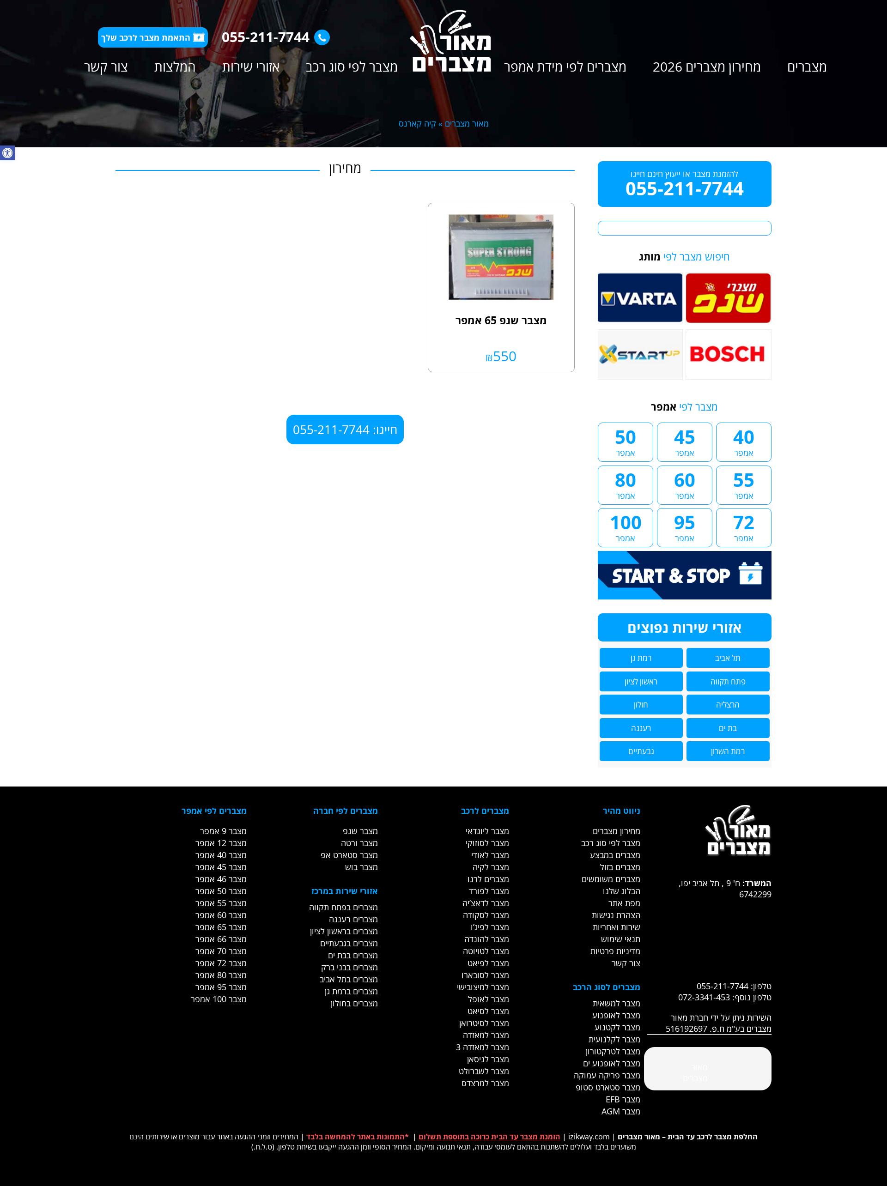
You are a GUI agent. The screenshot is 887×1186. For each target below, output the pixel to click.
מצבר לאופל (488, 998)
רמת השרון (728, 751)
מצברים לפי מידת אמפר (565, 66)
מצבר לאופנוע (616, 1015)
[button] (7, 152)
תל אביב (728, 658)
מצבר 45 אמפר (221, 866)
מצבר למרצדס (485, 1083)
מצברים (807, 66)
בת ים (728, 728)
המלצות (175, 66)
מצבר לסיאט (488, 1011)
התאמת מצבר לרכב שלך (145, 37)
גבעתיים (641, 751)
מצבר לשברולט (484, 1071)
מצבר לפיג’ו (490, 926)
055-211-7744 (266, 36)
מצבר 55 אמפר (221, 902)
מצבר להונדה (486, 938)
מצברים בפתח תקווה (343, 907)
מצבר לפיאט (488, 962)
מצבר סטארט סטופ (608, 1087)
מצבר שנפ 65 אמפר (501, 320)
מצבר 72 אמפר (221, 962)
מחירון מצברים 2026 (707, 66)
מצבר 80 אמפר (221, 974)
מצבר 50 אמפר (221, 890)
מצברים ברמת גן (351, 991)
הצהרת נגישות (616, 914)
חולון (641, 704)
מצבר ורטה (359, 842)
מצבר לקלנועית (614, 1039)
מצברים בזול (620, 866)
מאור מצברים (467, 123)
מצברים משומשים (611, 878)
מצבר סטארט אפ (349, 854)
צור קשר (106, 66)
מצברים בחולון (354, 1003)
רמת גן (641, 658)
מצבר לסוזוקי (487, 842)
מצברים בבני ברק (349, 967)
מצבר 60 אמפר (221, 914)
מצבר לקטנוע (617, 1027)
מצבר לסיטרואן (484, 1023)
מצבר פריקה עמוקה (607, 1075)
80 (625, 484)
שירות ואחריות (616, 926)
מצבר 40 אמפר (221, 854)
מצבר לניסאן (488, 1059)
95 (684, 526)
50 (625, 441)
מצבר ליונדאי (487, 830)
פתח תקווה (728, 681)
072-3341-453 (704, 997)
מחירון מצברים (616, 830)
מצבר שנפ (360, 830)
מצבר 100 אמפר (219, 998)
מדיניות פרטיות (615, 950)
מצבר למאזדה (486, 1035)
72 (743, 526)
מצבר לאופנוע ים (611, 1063)
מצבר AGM (620, 1111)
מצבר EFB (623, 1099)
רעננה (641, 728)
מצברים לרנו (488, 878)
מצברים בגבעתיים (349, 943)
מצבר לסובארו (485, 974)
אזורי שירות (250, 66)
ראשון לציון (641, 681)
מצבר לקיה (491, 866)
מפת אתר (624, 902)
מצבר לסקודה (486, 914)
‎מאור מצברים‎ (695, 1072)
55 (743, 484)
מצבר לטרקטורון (613, 1051)
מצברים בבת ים (353, 955)
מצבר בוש (361, 866)
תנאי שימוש (620, 938)
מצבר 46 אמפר (221, 878)
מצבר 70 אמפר (221, 950)
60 (684, 484)
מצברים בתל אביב (349, 979)
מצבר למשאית (616, 1003)
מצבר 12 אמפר (221, 842)
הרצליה (728, 704)
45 (684, 441)
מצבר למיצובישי (483, 986)
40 (743, 441)
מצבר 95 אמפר (221, 986)
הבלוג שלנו (621, 890)
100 (626, 526)
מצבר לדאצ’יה (485, 902)
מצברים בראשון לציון (344, 931)
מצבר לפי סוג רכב (352, 66)
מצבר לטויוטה (486, 950)
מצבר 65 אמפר (221, 926)
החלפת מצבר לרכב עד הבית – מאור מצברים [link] (688, 1137)
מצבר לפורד (489, 890)
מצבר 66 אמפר (221, 938)
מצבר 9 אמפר (223, 830)
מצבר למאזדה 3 (482, 1047)
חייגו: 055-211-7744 (345, 429)
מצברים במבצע (615, 854)
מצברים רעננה (353, 919)
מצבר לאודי (490, 854)
